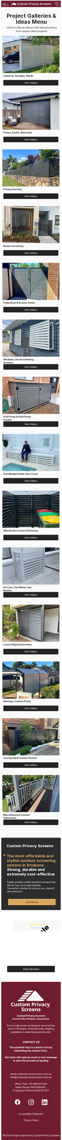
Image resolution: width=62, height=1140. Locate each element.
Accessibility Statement (31, 1114)
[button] (6, 4)
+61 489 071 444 (37, 1083)
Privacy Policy (31, 1120)
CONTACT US (31, 1042)
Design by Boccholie (30, 1123)
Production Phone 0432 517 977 (31, 1090)
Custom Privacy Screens (34, 4)
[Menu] (55, 4)
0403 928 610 (38, 1087)
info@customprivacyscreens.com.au (31, 1077)
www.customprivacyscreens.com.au (30, 1073)
